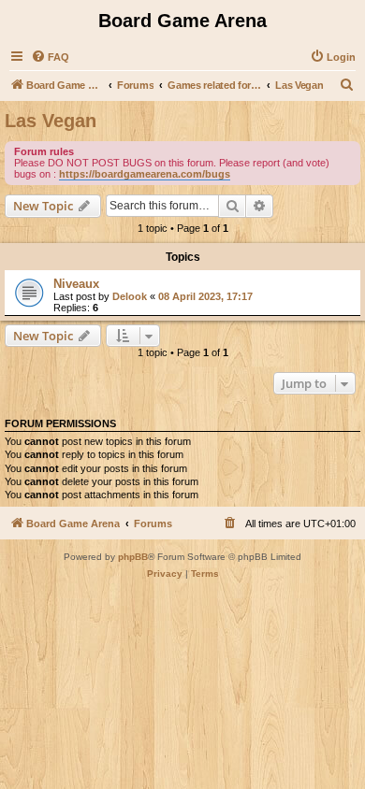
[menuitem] (50, 57)
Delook (129, 296)
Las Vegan (50, 120)
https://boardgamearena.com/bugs (144, 173)
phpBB (133, 557)
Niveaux (76, 284)
